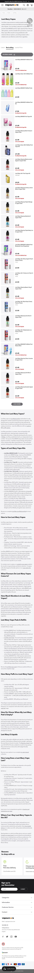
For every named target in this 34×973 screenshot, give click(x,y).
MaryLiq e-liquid (25, 743)
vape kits (3, 708)
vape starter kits (27, 568)
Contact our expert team (7, 835)
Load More (17, 404)
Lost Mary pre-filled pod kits (19, 511)
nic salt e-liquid (25, 752)
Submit (23, 889)
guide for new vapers (22, 564)
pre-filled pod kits (15, 418)
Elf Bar (3, 437)
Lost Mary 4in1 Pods (9, 637)
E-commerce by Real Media (17, 971)
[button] (2, 5)
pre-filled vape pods (11, 667)
